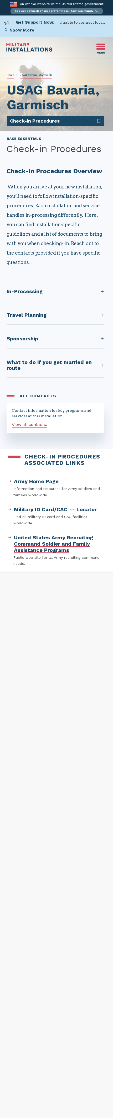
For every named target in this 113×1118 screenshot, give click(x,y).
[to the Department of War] (13, 4)
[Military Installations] (29, 50)
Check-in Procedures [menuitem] (35, 121)
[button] (57, 11)
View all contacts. (29, 424)
